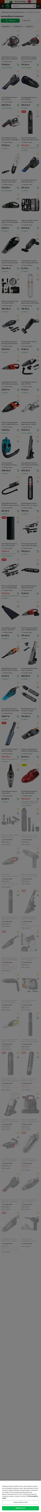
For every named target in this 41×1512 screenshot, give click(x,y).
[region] (20, 1496)
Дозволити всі (20, 1508)
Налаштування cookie (20, 1502)
